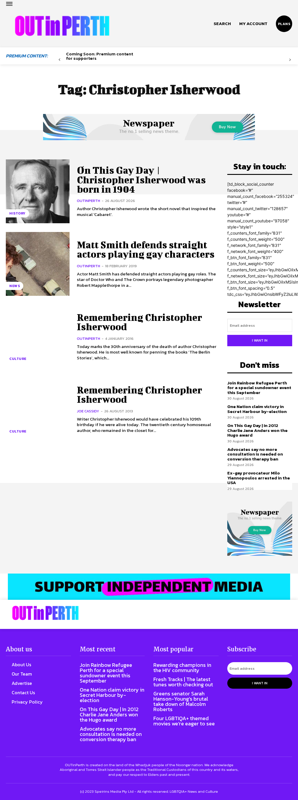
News (14, 286)
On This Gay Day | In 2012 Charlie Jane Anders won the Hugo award (257, 430)
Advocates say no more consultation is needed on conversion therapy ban (255, 454)
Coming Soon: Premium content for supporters (99, 55)
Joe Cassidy (88, 411)
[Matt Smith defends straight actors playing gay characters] (38, 264)
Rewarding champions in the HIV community (182, 667)
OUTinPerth (88, 200)
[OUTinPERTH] (62, 26)
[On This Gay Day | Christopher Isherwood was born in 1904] (38, 191)
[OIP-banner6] (149, 587)
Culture (17, 358)
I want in (259, 340)
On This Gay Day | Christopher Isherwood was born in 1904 (141, 179)
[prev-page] (59, 60)
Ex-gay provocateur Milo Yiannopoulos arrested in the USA (258, 478)
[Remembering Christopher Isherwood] (38, 336)
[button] (222, 23)
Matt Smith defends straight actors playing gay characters (145, 249)
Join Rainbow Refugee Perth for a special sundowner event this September (259, 387)
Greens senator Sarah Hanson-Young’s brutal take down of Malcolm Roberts (180, 701)
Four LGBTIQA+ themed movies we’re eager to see (184, 720)
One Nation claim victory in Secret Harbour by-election (257, 409)
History (17, 213)
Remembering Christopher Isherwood (139, 322)
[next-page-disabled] (290, 60)
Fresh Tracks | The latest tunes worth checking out (183, 681)
